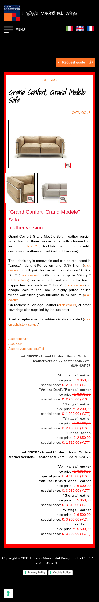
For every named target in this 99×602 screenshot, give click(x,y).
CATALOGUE (81, 113)
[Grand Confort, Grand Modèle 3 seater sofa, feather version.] (52, 188)
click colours (29, 275)
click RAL (32, 246)
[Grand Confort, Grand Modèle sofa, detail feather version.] (20, 188)
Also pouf (15, 344)
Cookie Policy (62, 572)
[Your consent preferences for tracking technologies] (8, 593)
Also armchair (18, 339)
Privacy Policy (36, 572)
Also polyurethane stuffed (26, 348)
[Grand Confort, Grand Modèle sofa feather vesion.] (39, 144)
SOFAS (49, 80)
